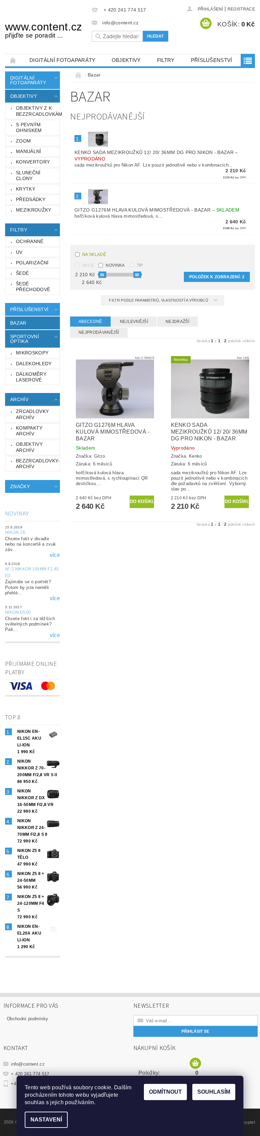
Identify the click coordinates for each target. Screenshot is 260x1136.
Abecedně (90, 321)
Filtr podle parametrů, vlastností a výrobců (159, 300)
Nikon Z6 (15, 532)
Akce (88, 265)
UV (19, 252)
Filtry (166, 60)
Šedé (22, 273)
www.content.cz (43, 30)
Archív (19, 399)
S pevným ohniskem (29, 127)
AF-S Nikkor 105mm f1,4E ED (32, 572)
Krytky (25, 189)
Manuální (28, 151)
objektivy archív (29, 447)
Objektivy (126, 60)
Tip (140, 265)
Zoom (23, 141)
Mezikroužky (33, 210)
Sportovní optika (24, 339)
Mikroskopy (32, 352)
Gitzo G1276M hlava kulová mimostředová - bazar (156, 210)
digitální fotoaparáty (62, 60)
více (55, 555)
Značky (20, 486)
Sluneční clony (28, 175)
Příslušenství (211, 60)
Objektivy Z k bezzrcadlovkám (38, 111)
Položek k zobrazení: (216, 277)
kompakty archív (29, 431)
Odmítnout (165, 1092)
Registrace (241, 9)
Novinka (115, 265)
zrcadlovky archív (32, 414)
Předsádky (30, 199)
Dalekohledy (34, 363)
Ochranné (30, 241)
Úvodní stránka (13, 60)
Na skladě (94, 254)
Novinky (17, 513)
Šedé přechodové (33, 286)
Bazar (18, 323)
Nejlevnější (134, 321)
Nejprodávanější (99, 332)
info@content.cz (28, 1064)
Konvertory (33, 162)
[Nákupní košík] (195, 1063)
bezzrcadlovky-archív (38, 463)
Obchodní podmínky (27, 1018)
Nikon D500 (17, 612)
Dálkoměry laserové (31, 377)
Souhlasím (213, 1092)
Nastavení (46, 1119)
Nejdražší (177, 321)
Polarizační (32, 262)
